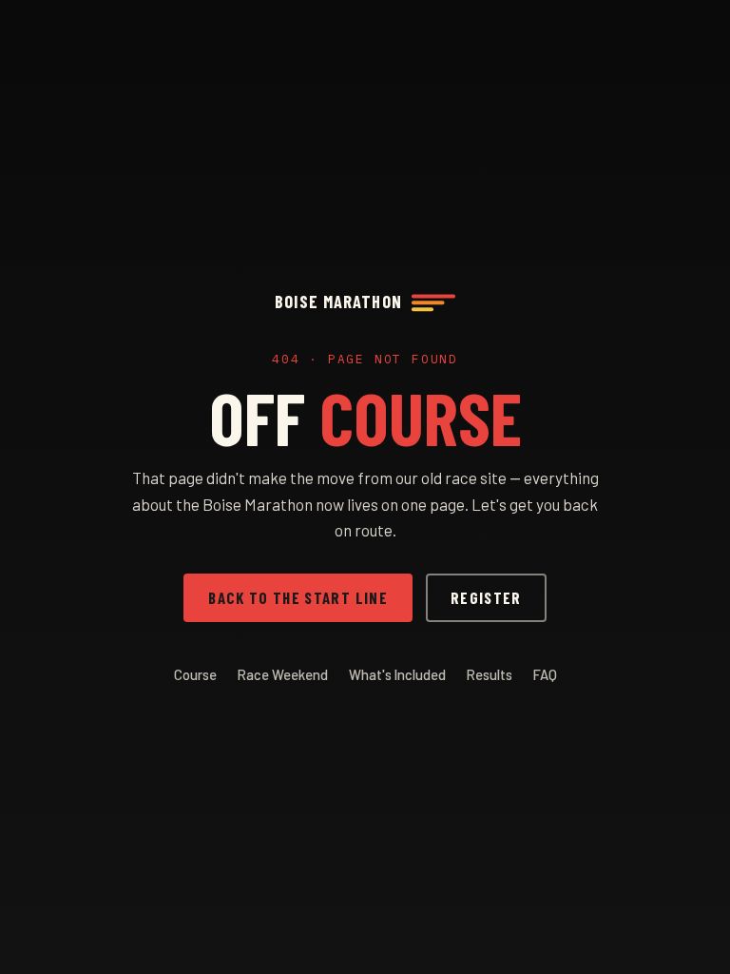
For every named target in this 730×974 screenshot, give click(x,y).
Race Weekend (283, 674)
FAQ (545, 674)
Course (195, 674)
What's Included (397, 674)
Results (489, 674)
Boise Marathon (338, 301)
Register (486, 597)
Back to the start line (298, 597)
